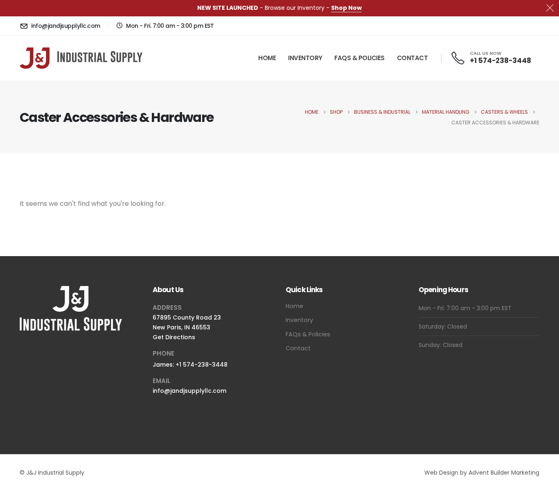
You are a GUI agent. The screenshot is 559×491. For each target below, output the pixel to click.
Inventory (305, 58)
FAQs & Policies (359, 58)
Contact (412, 58)
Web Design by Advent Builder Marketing (481, 472)
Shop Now (346, 8)
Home (267, 58)
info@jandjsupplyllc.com (189, 391)
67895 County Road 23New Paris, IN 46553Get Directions (187, 327)
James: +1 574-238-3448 (190, 364)
